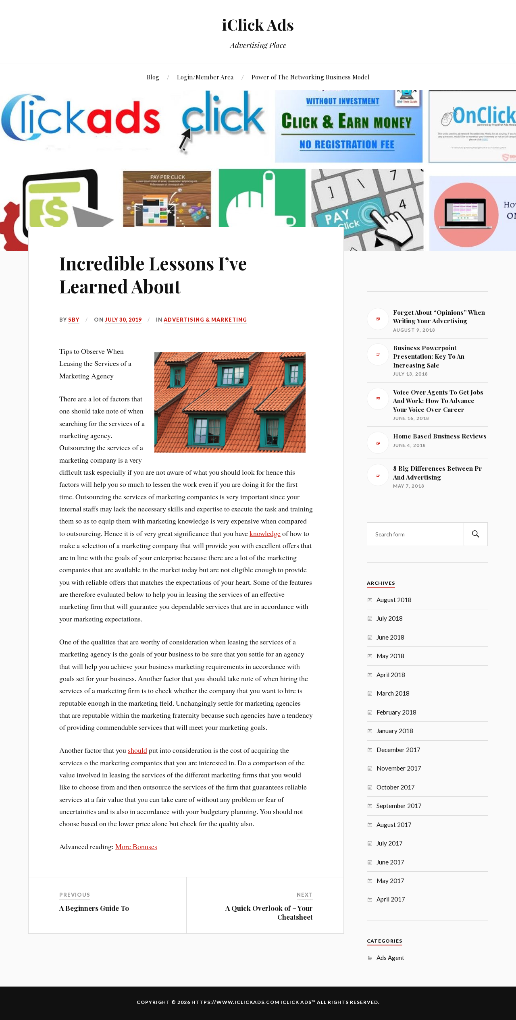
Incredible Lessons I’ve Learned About (153, 274)
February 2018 (396, 712)
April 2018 (391, 674)
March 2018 (393, 693)
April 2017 (391, 899)
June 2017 (390, 862)
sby (73, 319)
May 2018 (390, 655)
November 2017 (399, 768)
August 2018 (394, 599)
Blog (153, 77)
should (137, 750)
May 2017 (390, 880)
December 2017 (398, 749)
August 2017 (394, 824)
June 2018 (390, 637)
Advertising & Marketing (205, 319)
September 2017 (399, 805)
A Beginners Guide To (94, 908)
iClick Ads (258, 24)
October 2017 (396, 787)
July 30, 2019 (123, 319)
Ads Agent (390, 957)
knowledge (265, 533)
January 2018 (395, 730)
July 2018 (390, 618)
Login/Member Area (205, 77)
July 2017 (390, 843)
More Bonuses (136, 846)
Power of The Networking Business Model (311, 77)
